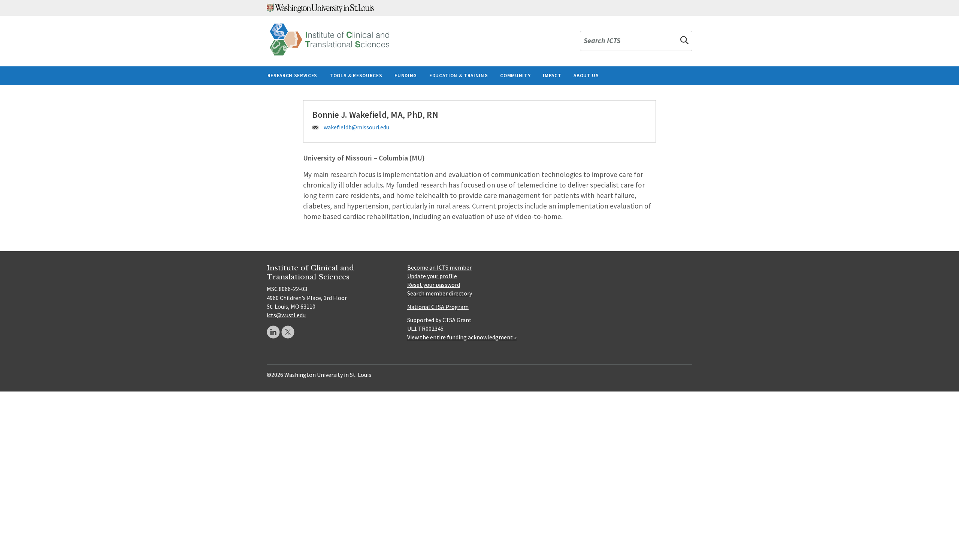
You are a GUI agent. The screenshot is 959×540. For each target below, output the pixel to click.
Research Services (292, 75)
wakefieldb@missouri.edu (356, 127)
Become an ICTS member (439, 267)
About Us (586, 75)
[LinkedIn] (273, 332)
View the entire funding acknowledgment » (462, 337)
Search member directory (439, 293)
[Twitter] (287, 332)
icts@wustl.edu (286, 315)
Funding (405, 75)
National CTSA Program (438, 306)
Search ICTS (602, 41)
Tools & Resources (356, 75)
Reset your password (433, 284)
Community (515, 75)
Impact (552, 75)
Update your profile (432, 276)
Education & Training (458, 75)
